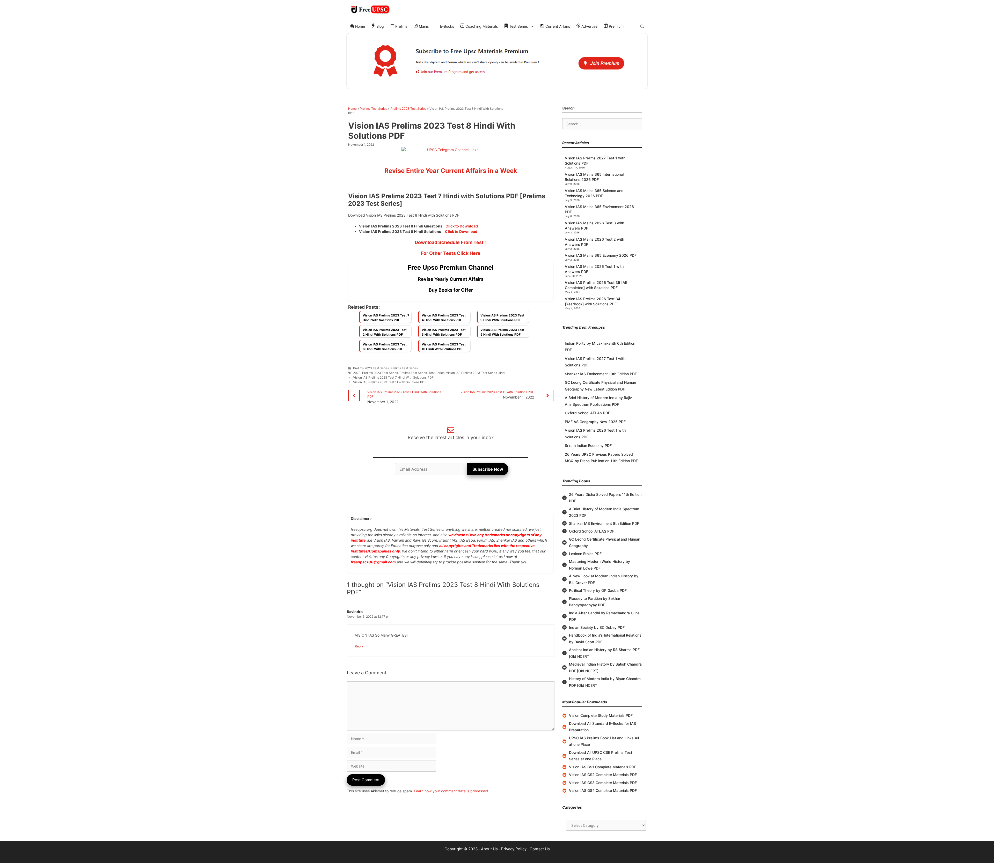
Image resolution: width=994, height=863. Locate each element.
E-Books (446, 26)
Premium (616, 26)
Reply (359, 646)
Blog (379, 26)
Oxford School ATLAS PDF (587, 413)
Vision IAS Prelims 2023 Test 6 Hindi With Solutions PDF (385, 346)
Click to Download (461, 226)
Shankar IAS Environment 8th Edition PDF (604, 523)
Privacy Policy (514, 848)
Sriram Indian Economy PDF (588, 445)
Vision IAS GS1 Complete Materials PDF (602, 767)
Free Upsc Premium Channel (451, 267)
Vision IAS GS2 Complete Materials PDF (603, 774)
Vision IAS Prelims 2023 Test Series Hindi (475, 373)
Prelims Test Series (373, 108)
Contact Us (540, 848)
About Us (489, 848)
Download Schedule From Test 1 (451, 242)
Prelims (400, 26)
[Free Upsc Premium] (497, 61)
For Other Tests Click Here (450, 253)
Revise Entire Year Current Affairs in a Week (450, 170)
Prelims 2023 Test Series (408, 108)
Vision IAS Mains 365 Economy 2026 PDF (601, 255)
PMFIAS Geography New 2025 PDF (595, 421)
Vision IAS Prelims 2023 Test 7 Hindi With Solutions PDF (386, 317)
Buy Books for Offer (451, 290)
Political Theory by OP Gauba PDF (598, 590)
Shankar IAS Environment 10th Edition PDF (601, 374)
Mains (423, 26)
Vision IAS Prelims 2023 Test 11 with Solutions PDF (389, 382)
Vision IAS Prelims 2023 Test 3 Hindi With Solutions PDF (444, 332)
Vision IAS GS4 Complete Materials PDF (603, 790)
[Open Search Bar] (642, 26)
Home (359, 26)
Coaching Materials (481, 26)
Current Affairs (557, 26)
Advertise (588, 26)
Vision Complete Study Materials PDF (601, 715)
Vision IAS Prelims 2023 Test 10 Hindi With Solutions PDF (444, 346)
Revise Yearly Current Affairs (451, 279)
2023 (357, 373)
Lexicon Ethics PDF (585, 553)
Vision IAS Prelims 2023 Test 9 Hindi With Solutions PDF (502, 317)
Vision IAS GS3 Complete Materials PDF (603, 782)
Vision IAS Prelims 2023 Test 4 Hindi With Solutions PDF (444, 317)
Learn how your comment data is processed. (451, 791)
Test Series (518, 26)
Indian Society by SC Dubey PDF (597, 627)
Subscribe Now (487, 469)
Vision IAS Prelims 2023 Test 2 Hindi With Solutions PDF (385, 332)
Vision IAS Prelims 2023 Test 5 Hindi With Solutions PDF (502, 332)
